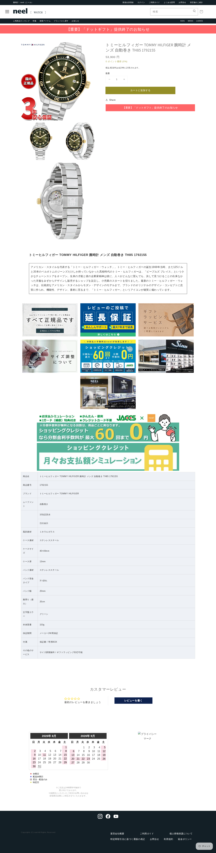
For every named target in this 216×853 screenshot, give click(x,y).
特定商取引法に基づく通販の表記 (127, 839)
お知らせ (75, 21)
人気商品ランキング (21, 21)
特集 (34, 21)
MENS (190, 21)
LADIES (199, 21)
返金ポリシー (185, 839)
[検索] (194, 11)
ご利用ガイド (154, 2)
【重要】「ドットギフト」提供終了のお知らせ (108, 29)
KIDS (182, 21)
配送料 (113, 68)
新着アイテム (45, 21)
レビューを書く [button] (133, 700)
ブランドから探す (61, 21)
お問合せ (182, 2)
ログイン (141, 2)
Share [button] (112, 99)
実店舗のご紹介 (196, 2)
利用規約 (168, 839)
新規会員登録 (128, 2)
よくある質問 (169, 2)
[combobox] (174, 11)
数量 (108, 73)
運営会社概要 (117, 833)
